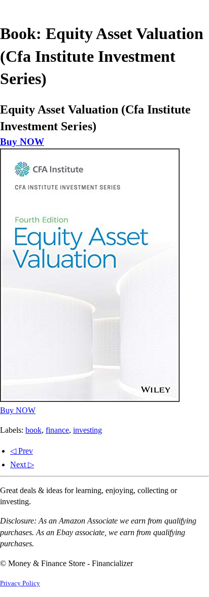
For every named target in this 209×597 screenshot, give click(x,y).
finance (57, 430)
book (33, 430)
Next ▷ (22, 464)
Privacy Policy (20, 583)
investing (87, 430)
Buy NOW (22, 141)
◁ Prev (21, 450)
